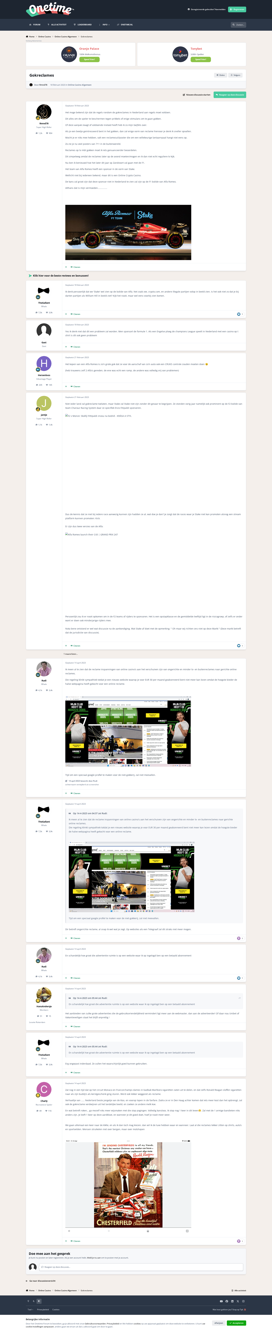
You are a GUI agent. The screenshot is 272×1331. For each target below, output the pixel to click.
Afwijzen (219, 1323)
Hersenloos (44, 375)
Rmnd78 (43, 84)
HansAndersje (44, 1006)
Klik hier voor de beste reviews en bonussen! (61, 275)
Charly (44, 1100)
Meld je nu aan (94, 1257)
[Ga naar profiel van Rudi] (44, 668)
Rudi (44, 680)
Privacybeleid (43, 1309)
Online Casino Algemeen (79, 84)
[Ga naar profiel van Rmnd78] (31, 84)
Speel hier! (89, 59)
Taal (30, 1309)
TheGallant (44, 302)
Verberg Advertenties (34, 41)
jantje (44, 414)
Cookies (56, 1309)
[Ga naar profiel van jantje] (44, 403)
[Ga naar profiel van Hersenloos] (44, 363)
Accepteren (238, 1323)
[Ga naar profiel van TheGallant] (44, 291)
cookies (137, 1323)
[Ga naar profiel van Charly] (44, 1089)
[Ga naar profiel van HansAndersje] (44, 994)
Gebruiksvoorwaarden (95, 1323)
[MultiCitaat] (66, 267)
